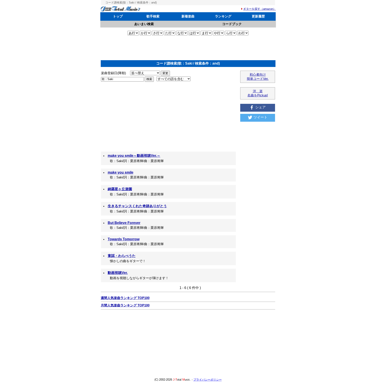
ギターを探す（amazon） (259, 8)
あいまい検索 (144, 24)
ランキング (223, 16)
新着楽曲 (188, 16)
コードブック (232, 24)
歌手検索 (152, 16)
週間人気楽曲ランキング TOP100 (125, 298)
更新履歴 (258, 16)
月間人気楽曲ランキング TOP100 (125, 305)
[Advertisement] (188, 48)
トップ (118, 16)
